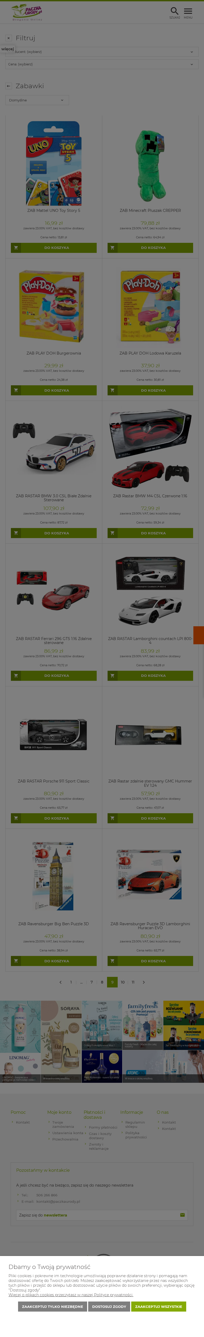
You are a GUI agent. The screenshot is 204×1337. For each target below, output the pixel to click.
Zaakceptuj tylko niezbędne (52, 1306)
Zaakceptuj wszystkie (158, 1306)
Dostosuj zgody (109, 1306)
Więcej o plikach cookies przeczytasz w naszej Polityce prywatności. (70, 1295)
